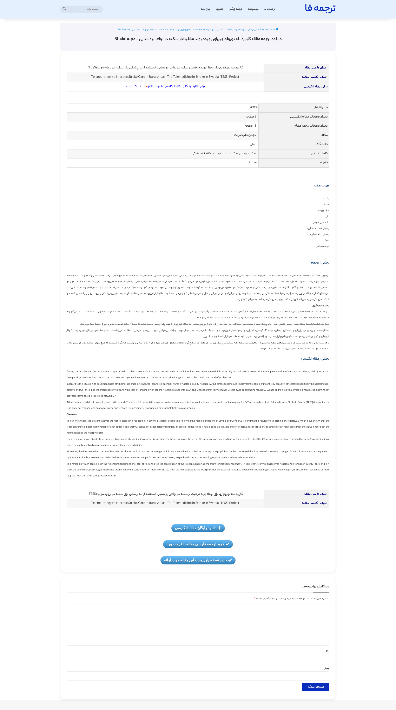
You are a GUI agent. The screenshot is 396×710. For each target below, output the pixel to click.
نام (327, 651)
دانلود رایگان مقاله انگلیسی (195, 527)
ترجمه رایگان (235, 9)
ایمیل (326, 668)
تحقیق (219, 9)
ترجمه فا (271, 9)
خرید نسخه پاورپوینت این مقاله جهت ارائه (195, 559)
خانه (273, 30)
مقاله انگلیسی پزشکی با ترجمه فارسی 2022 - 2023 (243, 30)
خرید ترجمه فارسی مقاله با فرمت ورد (195, 543)
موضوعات (253, 9)
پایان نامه (205, 9)
